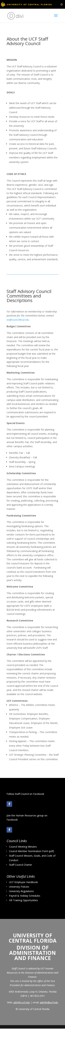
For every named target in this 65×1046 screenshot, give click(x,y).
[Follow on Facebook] (9, 804)
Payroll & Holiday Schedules (24, 895)
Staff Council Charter (20, 864)
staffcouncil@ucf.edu (18, 319)
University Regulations (21, 891)
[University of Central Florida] (26, 4)
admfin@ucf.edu (49, 1002)
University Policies (19, 886)
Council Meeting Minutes (23, 846)
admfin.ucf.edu (21, 1002)
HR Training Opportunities (23, 900)
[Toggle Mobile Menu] (61, 4)
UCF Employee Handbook (23, 882)
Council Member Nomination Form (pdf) (31, 851)
